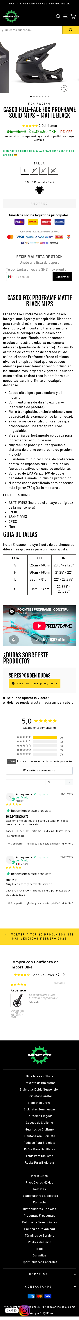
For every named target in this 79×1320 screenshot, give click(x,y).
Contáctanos (38, 1286)
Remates (39, 1189)
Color (40, 182)
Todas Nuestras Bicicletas (39, 1195)
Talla (39, 163)
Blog (39, 1248)
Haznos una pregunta (36, 683)
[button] (64, 843)
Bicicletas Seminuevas (40, 1109)
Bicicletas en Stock (39, 1076)
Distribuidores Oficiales (39, 1209)
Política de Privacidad (39, 1229)
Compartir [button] (16, 843)
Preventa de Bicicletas (39, 1082)
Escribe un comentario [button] (41, 770)
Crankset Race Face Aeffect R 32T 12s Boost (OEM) (17, 1014)
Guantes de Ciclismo (39, 1129)
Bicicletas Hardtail (39, 1096)
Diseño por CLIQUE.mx (39, 1313)
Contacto (39, 1202)
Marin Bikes (39, 1175)
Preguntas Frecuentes (39, 1215)
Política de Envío (39, 1242)
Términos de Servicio (39, 1235)
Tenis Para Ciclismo (39, 1156)
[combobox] (31, 30)
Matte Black (39, 189)
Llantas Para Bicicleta (39, 1136)
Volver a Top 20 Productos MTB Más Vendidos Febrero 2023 (42, 936)
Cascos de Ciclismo (39, 1122)
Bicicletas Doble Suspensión (39, 1089)
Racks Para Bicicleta (39, 1162)
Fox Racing (39, 103)
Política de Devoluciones (39, 1222)
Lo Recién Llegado (39, 1116)
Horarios (38, 1274)
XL (53, 170)
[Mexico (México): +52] (10, 276)
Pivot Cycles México (39, 1182)
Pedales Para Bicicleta (39, 1142)
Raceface (18, 990)
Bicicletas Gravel (39, 1102)
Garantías (39, 1255)
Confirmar (62, 276)
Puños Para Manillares (39, 1149)
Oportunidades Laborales (39, 1262)
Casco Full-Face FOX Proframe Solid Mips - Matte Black (38, 831)
